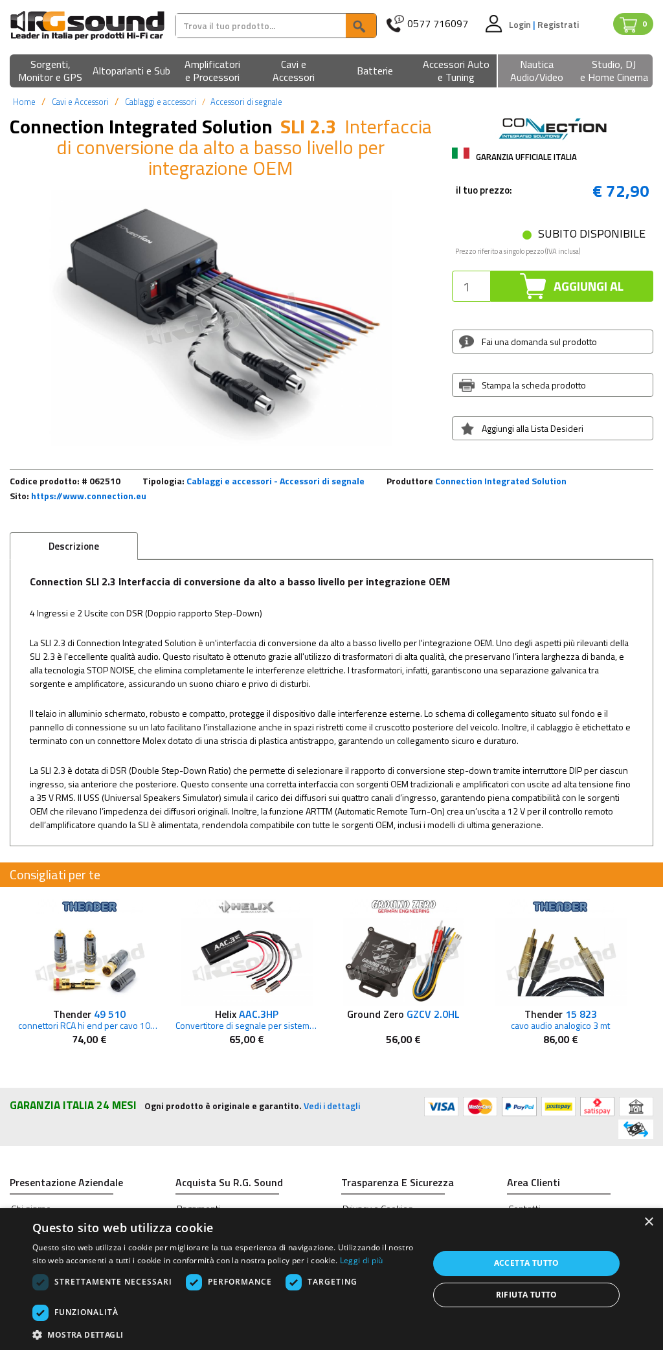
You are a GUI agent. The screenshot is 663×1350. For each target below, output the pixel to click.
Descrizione (74, 546)
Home (24, 101)
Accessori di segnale (246, 101)
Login (521, 24)
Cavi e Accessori (80, 101)
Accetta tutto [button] (526, 1262)
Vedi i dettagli (332, 1105)
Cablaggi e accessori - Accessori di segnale (275, 481)
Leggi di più (361, 1260)
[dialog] (331, 1279)
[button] (50, 71)
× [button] (648, 1222)
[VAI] (360, 26)
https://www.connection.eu (88, 495)
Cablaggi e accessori (160, 101)
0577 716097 (437, 23)
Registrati (558, 24)
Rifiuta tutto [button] (526, 1294)
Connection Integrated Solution (501, 481)
